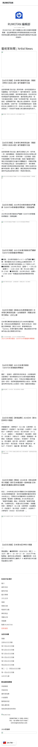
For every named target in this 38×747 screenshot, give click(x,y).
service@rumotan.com (19, 723)
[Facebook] (17, 40)
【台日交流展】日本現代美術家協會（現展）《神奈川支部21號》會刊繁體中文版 (18, 81)
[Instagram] (20, 40)
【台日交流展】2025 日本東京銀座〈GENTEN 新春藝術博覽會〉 (15, 366)
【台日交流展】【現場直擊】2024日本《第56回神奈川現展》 (18, 418)
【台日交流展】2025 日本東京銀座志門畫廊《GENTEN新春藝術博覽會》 (18, 251)
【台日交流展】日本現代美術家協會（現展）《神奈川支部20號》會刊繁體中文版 (18, 143)
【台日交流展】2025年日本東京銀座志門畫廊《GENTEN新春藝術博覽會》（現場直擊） (18, 205)
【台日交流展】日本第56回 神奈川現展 (16, 544)
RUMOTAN (13, 718)
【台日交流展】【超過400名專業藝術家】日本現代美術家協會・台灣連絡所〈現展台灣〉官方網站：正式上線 (18, 312)
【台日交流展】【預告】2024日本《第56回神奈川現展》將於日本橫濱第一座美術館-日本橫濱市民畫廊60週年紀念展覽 (18, 482)
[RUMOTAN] (5, 714)
